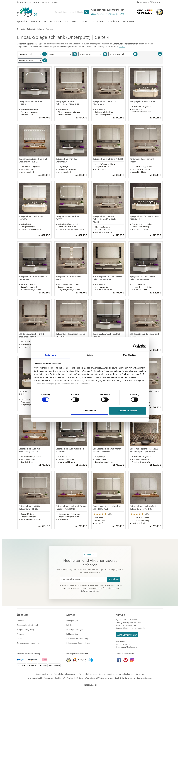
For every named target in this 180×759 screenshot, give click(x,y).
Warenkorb (158, 2)
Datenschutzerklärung (90, 591)
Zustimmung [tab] (50, 355)
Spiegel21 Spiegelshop (25, 629)
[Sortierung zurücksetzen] (44, 54)
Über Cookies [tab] (129, 355)
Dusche (69, 21)
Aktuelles (20, 634)
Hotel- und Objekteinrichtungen (111, 674)
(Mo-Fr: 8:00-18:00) (39, 2)
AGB (40, 678)
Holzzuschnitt (51, 21)
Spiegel (21, 21)
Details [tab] (90, 355)
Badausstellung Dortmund (27, 625)
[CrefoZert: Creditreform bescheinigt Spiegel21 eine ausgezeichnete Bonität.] (89, 660)
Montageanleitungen (74, 629)
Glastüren (96, 21)
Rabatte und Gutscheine (134, 674)
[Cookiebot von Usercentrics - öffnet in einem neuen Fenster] (134, 346)
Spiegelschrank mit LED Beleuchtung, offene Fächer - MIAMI (105, 219)
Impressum (32, 678)
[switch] (75, 399)
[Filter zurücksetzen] (74, 54)
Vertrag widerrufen (105, 678)
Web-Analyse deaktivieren (73, 678)
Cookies (58, 678)
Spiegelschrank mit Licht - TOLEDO (108, 159)
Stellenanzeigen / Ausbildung (28, 643)
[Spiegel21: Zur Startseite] (27, 11)
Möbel (34, 21)
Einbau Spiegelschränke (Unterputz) (40, 29)
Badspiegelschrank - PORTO (142, 101)
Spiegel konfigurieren (44, 674)
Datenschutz (48, 678)
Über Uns (20, 620)
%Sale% (127, 21)
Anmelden (144, 2)
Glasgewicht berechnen (88, 674)
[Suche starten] (86, 12)
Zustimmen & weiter (127, 411)
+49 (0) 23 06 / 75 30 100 (127, 620)
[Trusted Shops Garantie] (159, 11)
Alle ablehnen (89, 411)
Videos (19, 638)
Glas (82, 21)
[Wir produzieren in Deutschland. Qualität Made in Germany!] (145, 11)
